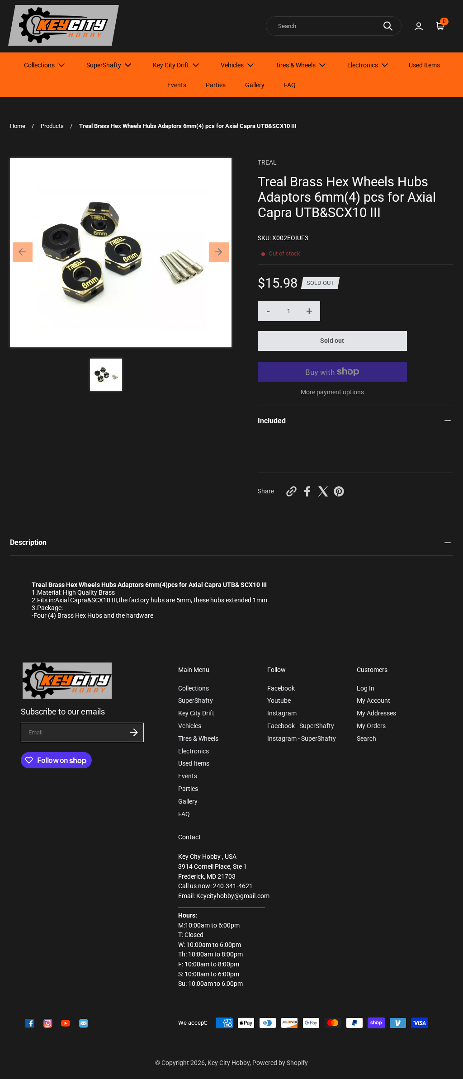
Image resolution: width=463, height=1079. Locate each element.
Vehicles (232, 65)
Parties (216, 85)
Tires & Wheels (295, 65)
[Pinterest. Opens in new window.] (339, 491)
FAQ (290, 85)
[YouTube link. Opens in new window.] (66, 1023)
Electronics (362, 65)
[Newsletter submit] (134, 732)
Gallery (255, 85)
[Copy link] (291, 491)
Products (52, 126)
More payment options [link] (332, 392)
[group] (106, 375)
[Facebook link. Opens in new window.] (30, 1023)
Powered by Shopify (280, 1063)
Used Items (424, 65)
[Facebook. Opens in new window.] (307, 491)
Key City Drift (171, 65)
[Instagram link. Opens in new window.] (48, 1023)
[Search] (388, 26)
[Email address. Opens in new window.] (84, 1023)
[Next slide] (219, 252)
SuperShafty (103, 65)
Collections (39, 65)
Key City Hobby (229, 1063)
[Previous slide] (23, 252)
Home (17, 126)
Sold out (332, 341)
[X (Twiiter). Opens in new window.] (323, 491)
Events (176, 85)
